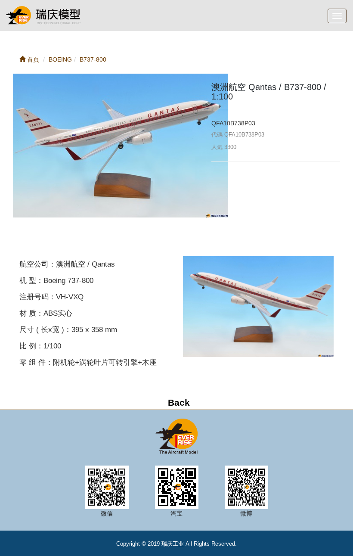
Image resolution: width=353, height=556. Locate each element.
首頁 (32, 59)
